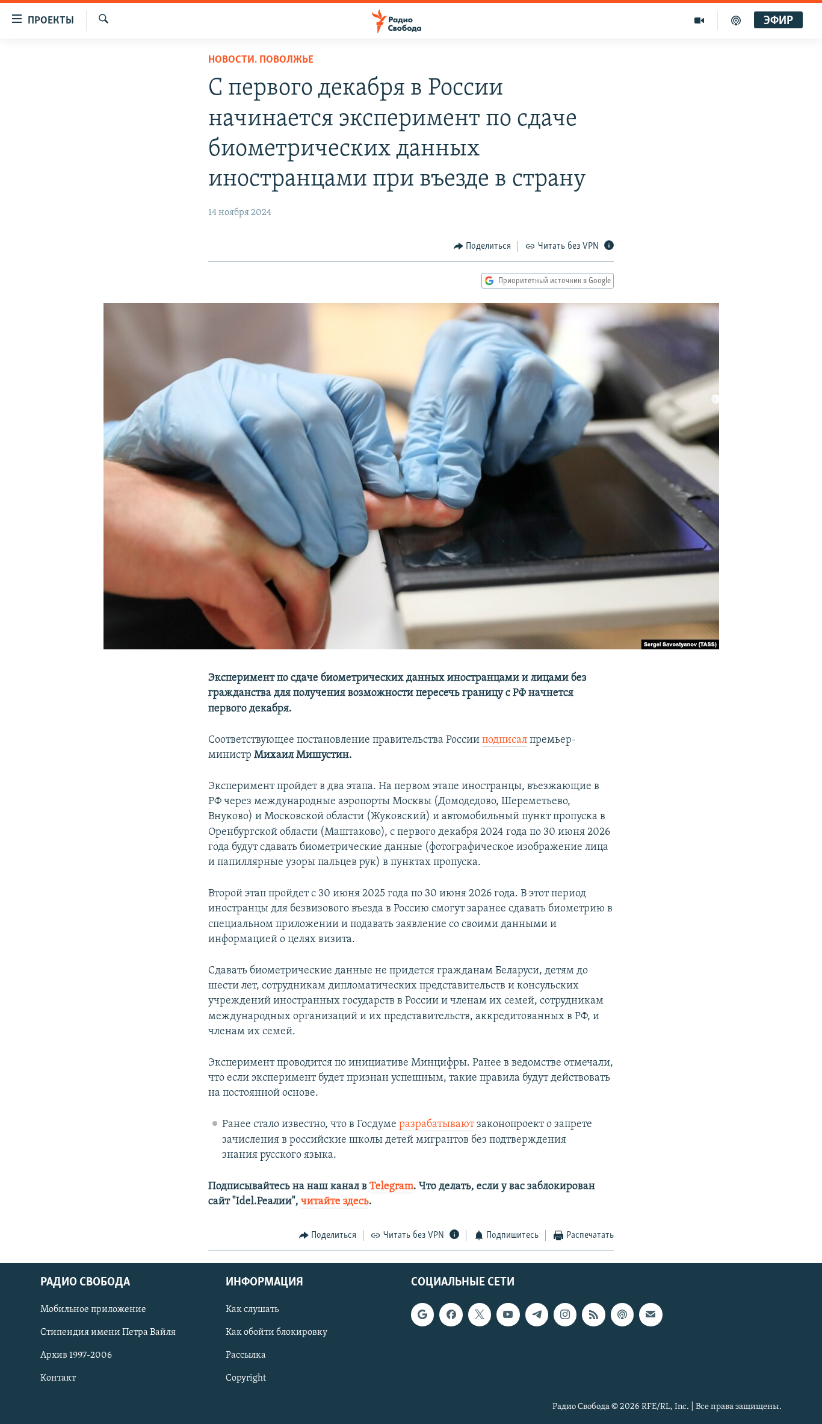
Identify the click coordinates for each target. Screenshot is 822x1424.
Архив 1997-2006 (76, 1355)
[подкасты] (736, 20)
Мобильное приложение (93, 1309)
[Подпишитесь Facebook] (450, 1314)
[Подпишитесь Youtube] (507, 1314)
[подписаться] (650, 1314)
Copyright (246, 1378)
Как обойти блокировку (276, 1332)
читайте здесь (335, 1201)
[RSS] (593, 1314)
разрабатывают (436, 1124)
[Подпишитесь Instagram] (565, 1314)
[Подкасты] (622, 1314)
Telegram (391, 1186)
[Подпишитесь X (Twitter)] (479, 1314)
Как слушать (252, 1309)
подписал (504, 740)
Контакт (58, 1378)
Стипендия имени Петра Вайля (108, 1332)
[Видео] (699, 20)
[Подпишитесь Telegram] (536, 1314)
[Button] (482, 246)
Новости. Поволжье (261, 60)
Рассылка (246, 1355)
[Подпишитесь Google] (422, 1314)
